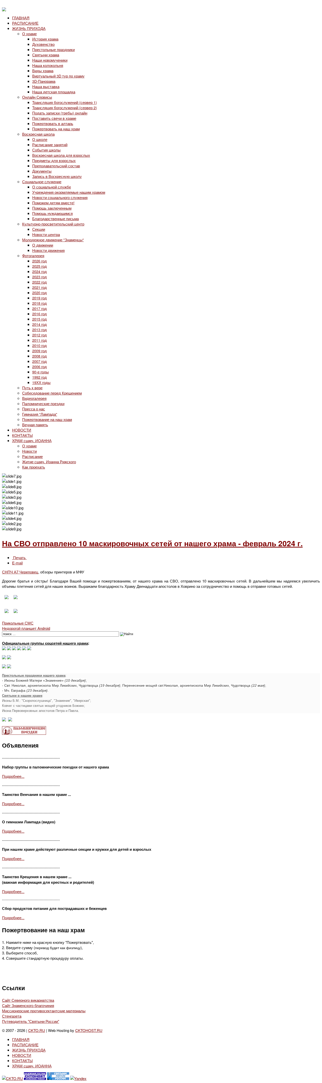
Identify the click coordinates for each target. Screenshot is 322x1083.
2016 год (39, 313)
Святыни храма (45, 54)
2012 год (39, 334)
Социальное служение (41, 181)
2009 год (39, 350)
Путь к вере (32, 387)
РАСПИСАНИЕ (25, 23)
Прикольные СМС (17, 623)
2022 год (39, 282)
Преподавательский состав (56, 165)
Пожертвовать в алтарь (52, 123)
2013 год (39, 329)
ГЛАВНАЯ (20, 17)
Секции (38, 229)
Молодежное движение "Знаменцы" (53, 239)
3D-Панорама (43, 81)
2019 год (39, 297)
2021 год (39, 287)
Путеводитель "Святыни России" (30, 1021)
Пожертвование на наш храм (47, 419)
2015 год (39, 319)
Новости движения (48, 250)
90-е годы (40, 371)
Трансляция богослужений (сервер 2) (64, 107)
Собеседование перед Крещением (52, 393)
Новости (29, 451)
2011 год (39, 340)
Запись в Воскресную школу (57, 176)
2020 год (39, 292)
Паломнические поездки (43, 403)
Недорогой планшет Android (26, 628)
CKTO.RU (36, 1030)
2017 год (39, 308)
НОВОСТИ (21, 430)
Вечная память (35, 424)
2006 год (39, 366)
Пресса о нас (33, 408)
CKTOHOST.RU (88, 1030)
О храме (29, 33)
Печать (19, 557)
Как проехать (33, 467)
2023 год (39, 276)
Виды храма (42, 70)
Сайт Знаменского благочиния (28, 1005)
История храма (45, 39)
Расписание (32, 456)
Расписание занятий (49, 144)
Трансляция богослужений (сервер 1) (64, 102)
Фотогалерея (33, 255)
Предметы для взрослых (54, 160)
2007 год (39, 361)
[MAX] (4, 648)
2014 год (39, 324)
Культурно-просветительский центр (53, 223)
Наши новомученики (49, 60)
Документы (42, 171)
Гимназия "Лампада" (39, 414)
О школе (39, 139)
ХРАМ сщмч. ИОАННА (32, 440)
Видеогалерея (34, 398)
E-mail (17, 562)
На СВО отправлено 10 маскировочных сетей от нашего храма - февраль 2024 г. (152, 543)
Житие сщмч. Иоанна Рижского (49, 461)
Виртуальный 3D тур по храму (58, 76)
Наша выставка (45, 86)
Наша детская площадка (53, 91)
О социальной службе (51, 186)
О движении (42, 245)
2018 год (39, 303)
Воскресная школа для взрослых (61, 155)
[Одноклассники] (14, 648)
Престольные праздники (53, 49)
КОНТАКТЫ (22, 435)
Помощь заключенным (51, 208)
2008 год (39, 356)
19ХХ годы (41, 382)
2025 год (39, 266)
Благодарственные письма (55, 218)
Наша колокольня (47, 65)
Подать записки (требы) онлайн (59, 112)
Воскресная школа (38, 134)
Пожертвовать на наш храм (56, 128)
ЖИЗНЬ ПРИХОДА (29, 28)
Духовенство (43, 44)
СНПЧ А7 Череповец (20, 571)
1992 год (39, 377)
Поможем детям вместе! (53, 202)
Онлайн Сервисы (37, 97)
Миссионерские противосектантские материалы (44, 1010)
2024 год (39, 271)
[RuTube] (19, 648)
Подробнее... (13, 776)
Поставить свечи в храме (54, 118)
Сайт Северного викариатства (28, 1000)
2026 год (39, 260)
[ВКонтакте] (9, 648)
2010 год (39, 345)
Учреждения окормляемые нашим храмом (68, 192)
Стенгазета (11, 1016)
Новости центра (46, 234)
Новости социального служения (60, 197)
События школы (46, 149)
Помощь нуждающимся (52, 213)
